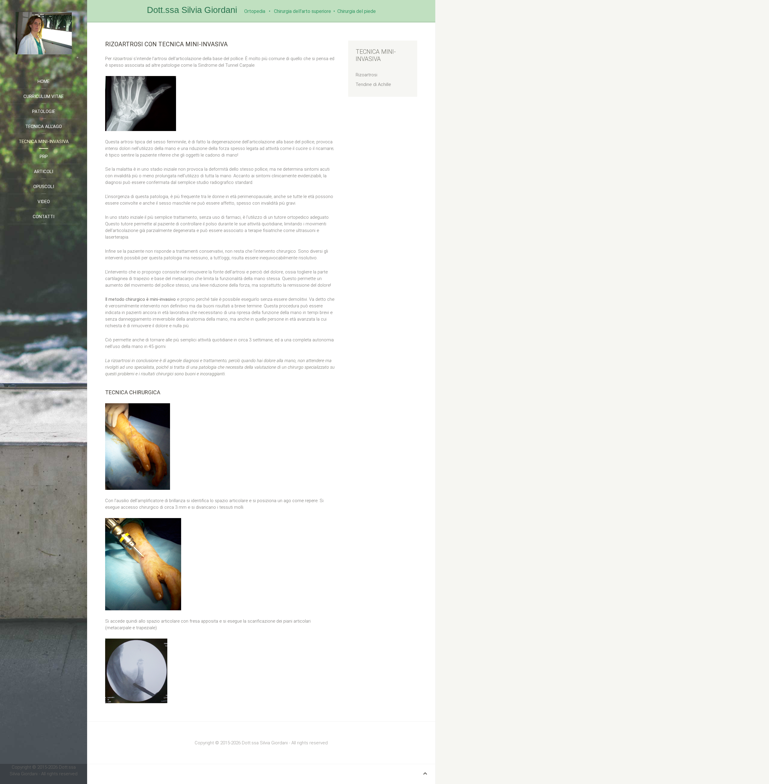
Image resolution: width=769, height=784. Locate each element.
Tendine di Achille (373, 84)
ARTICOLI (43, 171)
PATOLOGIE (43, 111)
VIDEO (44, 201)
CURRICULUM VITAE (43, 96)
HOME (44, 81)
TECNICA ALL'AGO (43, 126)
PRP (44, 156)
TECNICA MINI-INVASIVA (44, 141)
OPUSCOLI (43, 186)
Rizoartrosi (366, 75)
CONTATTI (43, 216)
